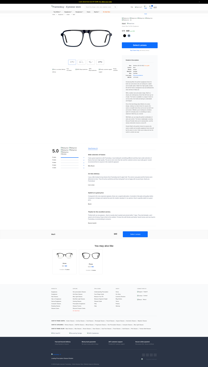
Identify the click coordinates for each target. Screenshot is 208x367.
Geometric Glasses (131, 320)
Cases (88, 12)
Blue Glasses (78, 328)
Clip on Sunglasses (56, 299)
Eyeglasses (68, 12)
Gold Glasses (125, 328)
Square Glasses (120, 320)
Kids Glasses (54, 296)
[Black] (125, 35)
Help (132, 7)
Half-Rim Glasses (79, 324)
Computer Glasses (56, 303)
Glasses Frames (77, 306)
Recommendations (138, 75)
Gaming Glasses (77, 301)
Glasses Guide (98, 301)
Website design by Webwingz (91, 364)
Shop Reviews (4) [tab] (93, 148)
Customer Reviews (120, 296)
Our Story (118, 294)
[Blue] (130, 35)
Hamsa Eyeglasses (56, 301)
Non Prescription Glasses (114, 324)
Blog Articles (119, 299)
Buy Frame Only (134, 50)
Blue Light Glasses (77, 296)
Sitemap (118, 306)
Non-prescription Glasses (79, 291)
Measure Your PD (98, 296)
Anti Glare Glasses (77, 294)
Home (53, 14)
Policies (118, 303)
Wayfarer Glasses (142, 320)
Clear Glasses (96, 328)
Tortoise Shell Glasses (145, 328)
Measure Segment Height (100, 299)
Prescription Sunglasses (79, 303)
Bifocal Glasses (90, 324)
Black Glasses (69, 328)
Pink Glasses (134, 328)
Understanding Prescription (101, 291)
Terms (117, 301)
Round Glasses (110, 320)
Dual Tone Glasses (106, 328)
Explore (96, 12)
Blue (127, 26)
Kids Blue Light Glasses (79, 299)
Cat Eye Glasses (80, 320)
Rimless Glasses (69, 324)
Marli (74, 14)
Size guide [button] (146, 65)
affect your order (107, 2)
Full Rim (130, 26)
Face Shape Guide (99, 294)
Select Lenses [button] (135, 234)
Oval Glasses (89, 320)
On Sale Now (106, 12)
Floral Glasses (116, 328)
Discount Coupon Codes (79, 308)
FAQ (95, 303)
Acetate (135, 71)
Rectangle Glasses (100, 320)
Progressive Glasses (100, 324)
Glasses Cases (55, 308)
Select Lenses (140, 45)
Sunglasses (79, 12)
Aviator (68, 14)
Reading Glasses (55, 306)
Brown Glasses (87, 328)
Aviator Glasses (70, 320)
